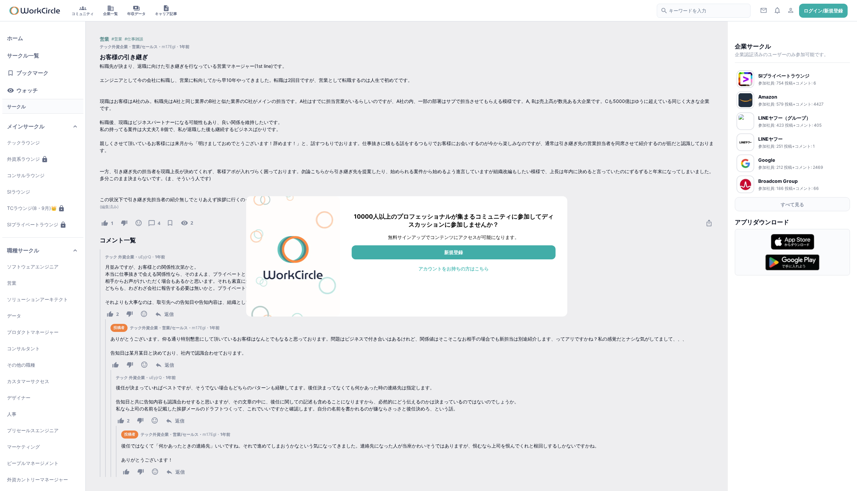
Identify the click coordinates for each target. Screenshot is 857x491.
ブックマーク (32, 73)
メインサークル (26, 126)
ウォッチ (27, 90)
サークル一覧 (23, 55)
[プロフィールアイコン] (791, 10)
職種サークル (23, 250)
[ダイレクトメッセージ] (764, 10)
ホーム (15, 38)
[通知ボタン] (777, 10)
